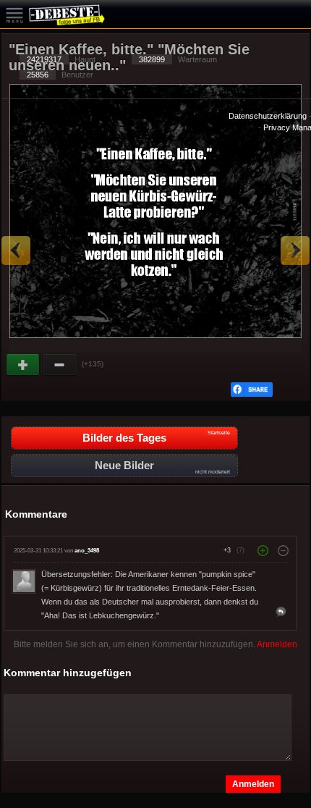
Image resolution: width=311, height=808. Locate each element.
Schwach (60, 364)
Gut (24, 364)
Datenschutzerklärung (268, 115)
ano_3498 (86, 550)
